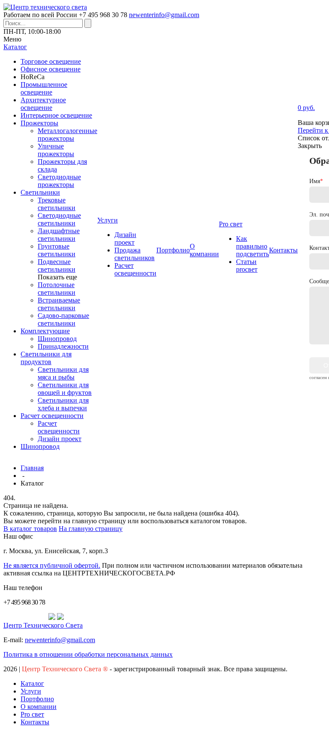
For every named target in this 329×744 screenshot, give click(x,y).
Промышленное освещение (44, 88)
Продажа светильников (134, 253)
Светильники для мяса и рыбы (63, 373)
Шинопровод (57, 338)
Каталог (32, 683)
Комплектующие (45, 331)
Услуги (31, 691)
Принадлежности (63, 346)
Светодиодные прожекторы (59, 180)
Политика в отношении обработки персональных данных (88, 654)
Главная (32, 467)
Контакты (35, 722)
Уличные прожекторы (56, 149)
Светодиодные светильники (59, 219)
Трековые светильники (56, 203)
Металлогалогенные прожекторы (67, 134)
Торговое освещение (51, 61)
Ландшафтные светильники (59, 234)
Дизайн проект (59, 438)
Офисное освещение (51, 69)
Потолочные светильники (56, 288)
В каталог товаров (30, 528)
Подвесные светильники (56, 265)
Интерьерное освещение (56, 115)
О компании (39, 706)
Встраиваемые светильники (59, 303)
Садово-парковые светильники (63, 319)
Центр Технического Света (43, 625)
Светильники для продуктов (46, 357)
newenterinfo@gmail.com (164, 14)
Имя (316, 181)
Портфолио (37, 699)
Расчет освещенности (52, 415)
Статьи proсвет (246, 265)
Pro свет (32, 714)
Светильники (40, 192)
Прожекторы (39, 123)
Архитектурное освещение (43, 103)
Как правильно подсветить (252, 246)
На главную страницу (91, 528)
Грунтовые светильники (56, 250)
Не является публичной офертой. (51, 565)
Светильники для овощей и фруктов (65, 388)
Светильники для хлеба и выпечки (63, 404)
